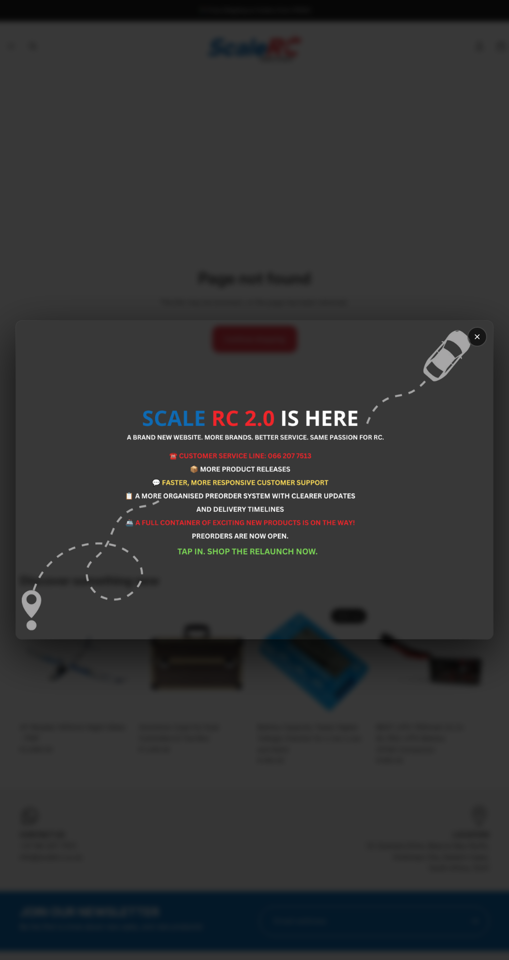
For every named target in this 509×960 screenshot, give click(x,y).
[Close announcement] (477, 337)
